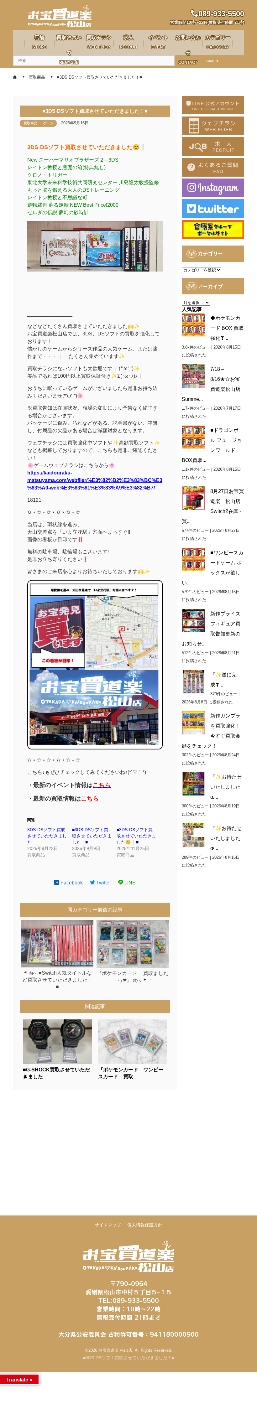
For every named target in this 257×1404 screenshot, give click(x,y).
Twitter (103, 882)
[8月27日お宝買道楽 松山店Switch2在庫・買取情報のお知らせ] (193, 498)
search (212, 60)
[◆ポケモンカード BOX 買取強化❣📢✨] (193, 325)
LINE (129, 882)
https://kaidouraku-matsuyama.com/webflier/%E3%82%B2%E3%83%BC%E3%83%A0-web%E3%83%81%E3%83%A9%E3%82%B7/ (94, 480)
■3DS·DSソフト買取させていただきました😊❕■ (136, 836)
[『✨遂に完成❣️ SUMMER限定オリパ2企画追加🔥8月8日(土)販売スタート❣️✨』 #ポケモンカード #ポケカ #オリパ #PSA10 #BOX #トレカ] (193, 681)
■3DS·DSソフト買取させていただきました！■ (92, 836)
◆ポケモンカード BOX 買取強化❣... (227, 328)
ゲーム (48, 123)
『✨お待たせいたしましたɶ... (226, 787)
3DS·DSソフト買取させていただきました (47, 836)
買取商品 (30, 123)
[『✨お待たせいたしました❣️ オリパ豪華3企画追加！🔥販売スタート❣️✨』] (193, 783)
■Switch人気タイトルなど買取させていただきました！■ (57, 980)
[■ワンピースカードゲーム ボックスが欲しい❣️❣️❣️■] (193, 559)
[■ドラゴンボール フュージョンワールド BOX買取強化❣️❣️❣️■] (193, 437)
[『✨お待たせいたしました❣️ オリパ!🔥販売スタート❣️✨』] (193, 835)
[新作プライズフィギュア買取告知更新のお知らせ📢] (193, 620)
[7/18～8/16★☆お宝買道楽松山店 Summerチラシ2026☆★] (193, 376)
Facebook (71, 882)
